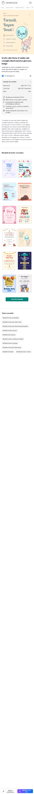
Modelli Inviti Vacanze (9, 335)
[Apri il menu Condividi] (30, 76)
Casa (2, 7)
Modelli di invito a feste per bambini (13, 339)
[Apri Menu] (30, 3)
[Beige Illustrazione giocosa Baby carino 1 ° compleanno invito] (24, 215)
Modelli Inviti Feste (8, 351)
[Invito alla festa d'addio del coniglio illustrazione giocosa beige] (24, 238)
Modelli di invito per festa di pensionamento (15, 326)
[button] (9, 791)
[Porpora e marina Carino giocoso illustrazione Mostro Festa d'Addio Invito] (24, 283)
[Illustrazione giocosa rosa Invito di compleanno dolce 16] (9, 215)
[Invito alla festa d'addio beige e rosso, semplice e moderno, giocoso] (9, 261)
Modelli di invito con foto (23, 351)
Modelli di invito (20, 7)
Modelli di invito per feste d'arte (12, 322)
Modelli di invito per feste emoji (12, 347)
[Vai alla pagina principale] (9, 2)
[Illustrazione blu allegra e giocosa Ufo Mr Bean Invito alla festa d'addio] (24, 261)
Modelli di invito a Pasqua (10, 343)
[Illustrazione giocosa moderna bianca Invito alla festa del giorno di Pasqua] (9, 238)
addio (27, 7)
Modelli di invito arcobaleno (11, 318)
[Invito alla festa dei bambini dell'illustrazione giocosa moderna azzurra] (24, 169)
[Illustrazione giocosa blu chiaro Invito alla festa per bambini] (9, 283)
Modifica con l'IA (26, 791)
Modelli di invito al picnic (10, 330)
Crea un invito (9, 7)
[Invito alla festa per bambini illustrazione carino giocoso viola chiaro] (9, 169)
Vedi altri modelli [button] (17, 299)
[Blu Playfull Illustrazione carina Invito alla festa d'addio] (9, 192)
